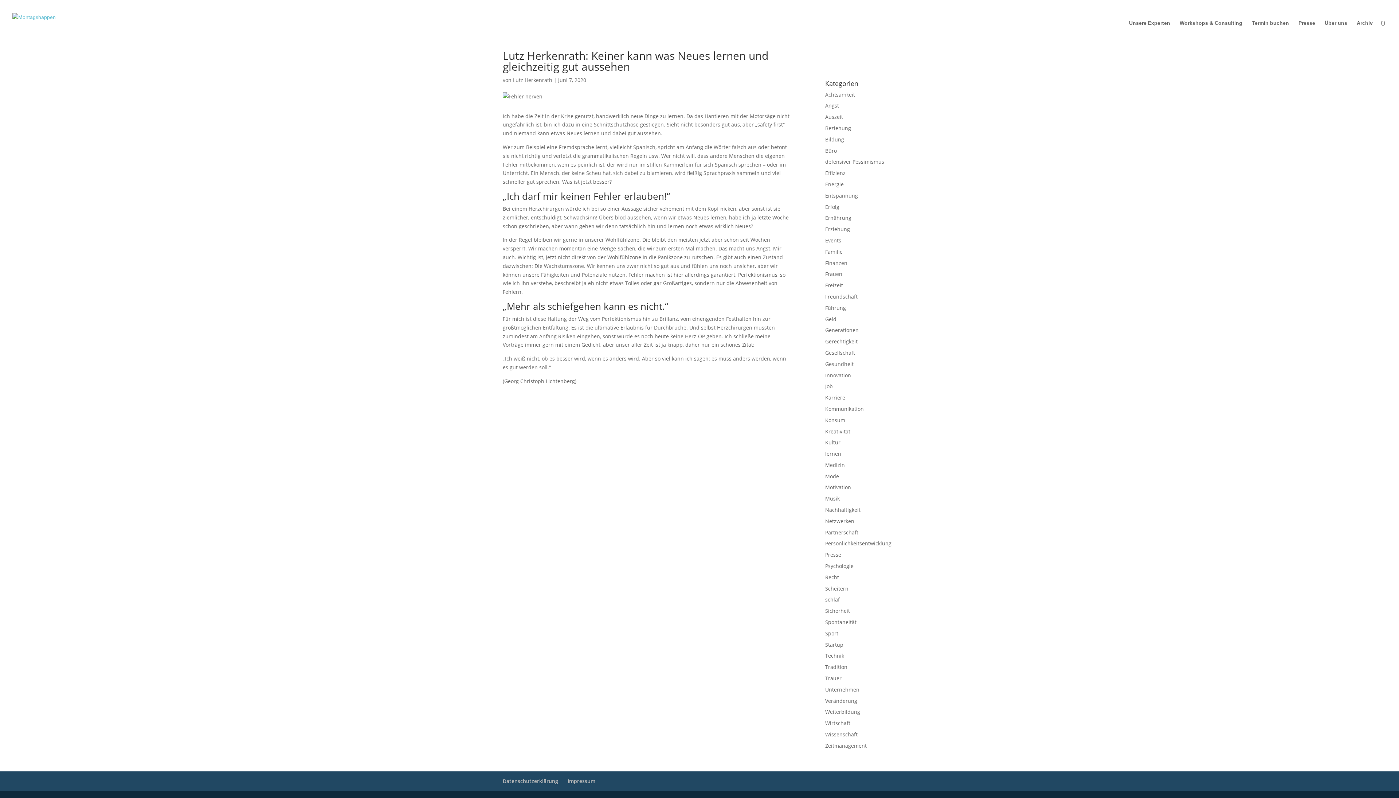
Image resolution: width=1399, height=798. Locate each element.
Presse (1306, 23)
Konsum (835, 420)
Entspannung (841, 195)
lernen (833, 453)
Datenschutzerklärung (845, 64)
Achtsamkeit (840, 94)
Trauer (833, 678)
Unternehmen (842, 689)
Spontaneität (841, 622)
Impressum (835, 55)
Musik (832, 498)
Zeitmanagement (846, 745)
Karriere (835, 397)
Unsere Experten (1149, 23)
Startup (834, 644)
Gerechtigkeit (841, 341)
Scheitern (837, 588)
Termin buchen (1270, 23)
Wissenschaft (841, 734)
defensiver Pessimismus (854, 161)
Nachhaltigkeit (843, 509)
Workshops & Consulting (1211, 23)
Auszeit (834, 116)
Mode (832, 476)
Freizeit (834, 285)
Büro (831, 150)
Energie (834, 184)
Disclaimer (858, 55)
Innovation (838, 375)
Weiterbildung (842, 711)
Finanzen (836, 263)
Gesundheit (839, 364)
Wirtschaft (837, 723)
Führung (835, 307)
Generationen (842, 330)
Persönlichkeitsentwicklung (858, 543)
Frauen (833, 273)
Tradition (836, 666)
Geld (830, 319)
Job (829, 386)
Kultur (832, 442)
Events (833, 240)
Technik (834, 655)
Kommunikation (844, 408)
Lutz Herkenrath (532, 80)
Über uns (1336, 23)
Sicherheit (837, 610)
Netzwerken (839, 521)
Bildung (834, 139)
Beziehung (838, 128)
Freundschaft (841, 296)
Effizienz (835, 173)
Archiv (1365, 23)
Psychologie (839, 566)
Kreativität (837, 431)
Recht (832, 577)
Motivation (838, 487)
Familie (834, 251)
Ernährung (838, 217)
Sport (831, 633)
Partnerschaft (841, 532)
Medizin (835, 465)
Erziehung (837, 229)
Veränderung (841, 700)
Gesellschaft (840, 352)
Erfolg (832, 206)
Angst (832, 105)
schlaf (832, 599)
